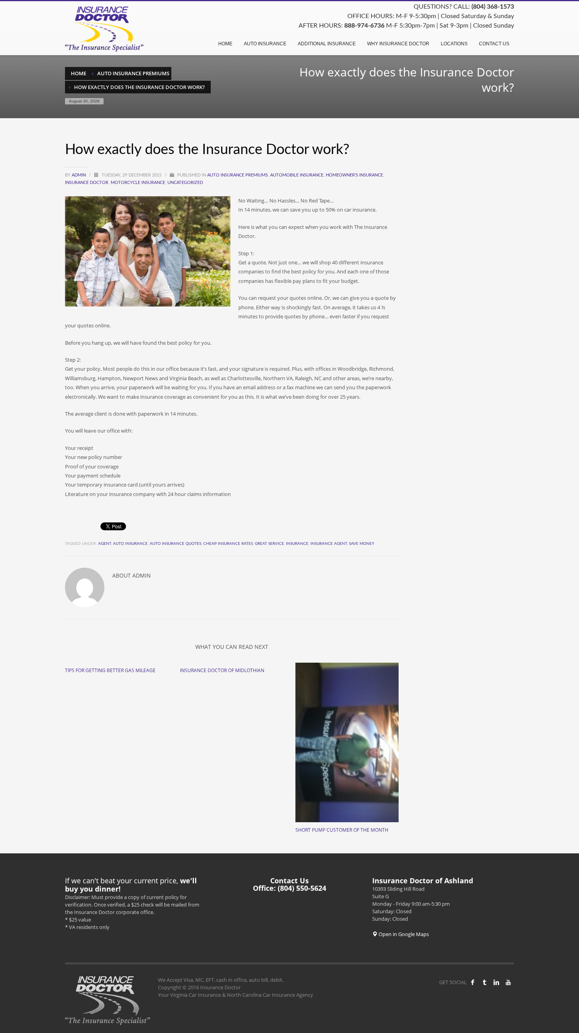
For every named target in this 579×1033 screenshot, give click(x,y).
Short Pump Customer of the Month (341, 830)
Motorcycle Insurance (138, 182)
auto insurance (130, 544)
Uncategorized (185, 182)
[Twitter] (484, 982)
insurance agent (328, 544)
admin (79, 175)
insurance (297, 544)
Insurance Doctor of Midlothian (222, 670)
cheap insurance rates (228, 544)
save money (361, 544)
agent (104, 544)
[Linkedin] (496, 982)
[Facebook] (473, 982)
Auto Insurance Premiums (237, 175)
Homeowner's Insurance (354, 175)
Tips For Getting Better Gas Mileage (110, 670)
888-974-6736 (364, 25)
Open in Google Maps (403, 934)
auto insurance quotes (175, 544)
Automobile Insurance (296, 175)
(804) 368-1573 (492, 7)
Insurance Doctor (86, 182)
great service (269, 544)
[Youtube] (508, 982)
